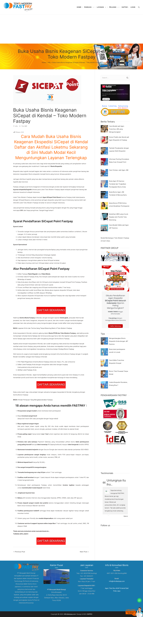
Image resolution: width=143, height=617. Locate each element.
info (16, 126)
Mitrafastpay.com (70, 614)
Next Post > (84, 552)
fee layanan (66, 336)
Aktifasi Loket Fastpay (25, 370)
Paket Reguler (33, 274)
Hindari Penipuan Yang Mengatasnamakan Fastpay (35, 400)
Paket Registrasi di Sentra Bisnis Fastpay (35, 362)
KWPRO (89, 614)
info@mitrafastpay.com (117, 581)
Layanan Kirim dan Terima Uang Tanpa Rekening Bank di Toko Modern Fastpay (45, 328)
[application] (115, 92)
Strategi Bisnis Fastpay (66, 349)
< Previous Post (19, 552)
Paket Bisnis (46, 274)
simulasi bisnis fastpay (30, 336)
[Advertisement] (71, 29)
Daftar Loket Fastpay (25, 364)
